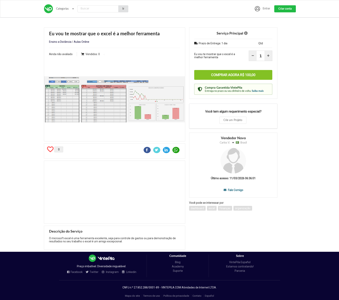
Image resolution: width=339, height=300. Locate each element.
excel (212, 208)
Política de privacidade (176, 296)
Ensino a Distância (60, 41)
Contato (196, 296)
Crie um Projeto (232, 120)
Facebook (77, 272)
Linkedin (131, 272)
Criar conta (285, 8)
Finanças (225, 208)
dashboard (197, 208)
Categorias (62, 8)
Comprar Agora (233, 75)
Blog (177, 262)
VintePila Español (240, 262)
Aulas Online (81, 41)
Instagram (112, 272)
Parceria (240, 270)
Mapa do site (132, 296)
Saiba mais (258, 91)
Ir (123, 8)
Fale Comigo (235, 190)
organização (243, 208)
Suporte (178, 270)
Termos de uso (151, 296)
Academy (178, 266)
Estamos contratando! (240, 266)
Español (209, 296)
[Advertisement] (114, 192)
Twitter (93, 272)
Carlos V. (225, 142)
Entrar (266, 8)
